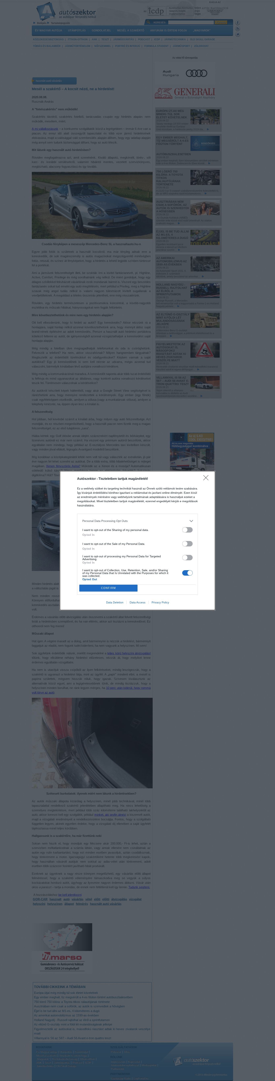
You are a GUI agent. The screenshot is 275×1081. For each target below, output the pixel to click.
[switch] (187, 530)
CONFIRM (108, 588)
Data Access (137, 602)
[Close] (207, 479)
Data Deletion (114, 602)
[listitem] (137, 521)
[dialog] (137, 540)
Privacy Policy (160, 602)
